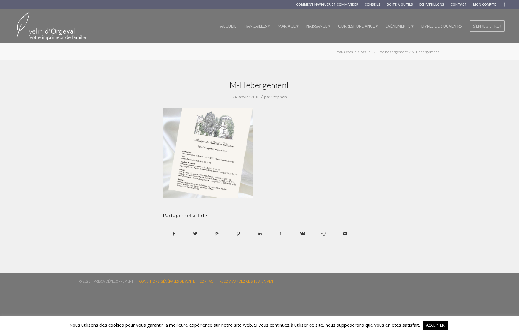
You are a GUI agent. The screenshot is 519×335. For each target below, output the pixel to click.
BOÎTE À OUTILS (400, 4)
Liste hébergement (392, 51)
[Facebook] (503, 4)
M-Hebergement (259, 85)
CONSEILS (373, 4)
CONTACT (459, 4)
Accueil (366, 51)
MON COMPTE (484, 4)
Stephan (279, 97)
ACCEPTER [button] (435, 325)
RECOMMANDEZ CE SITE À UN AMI (246, 281)
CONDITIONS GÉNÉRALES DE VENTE (167, 281)
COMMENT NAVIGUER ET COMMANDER (327, 4)
